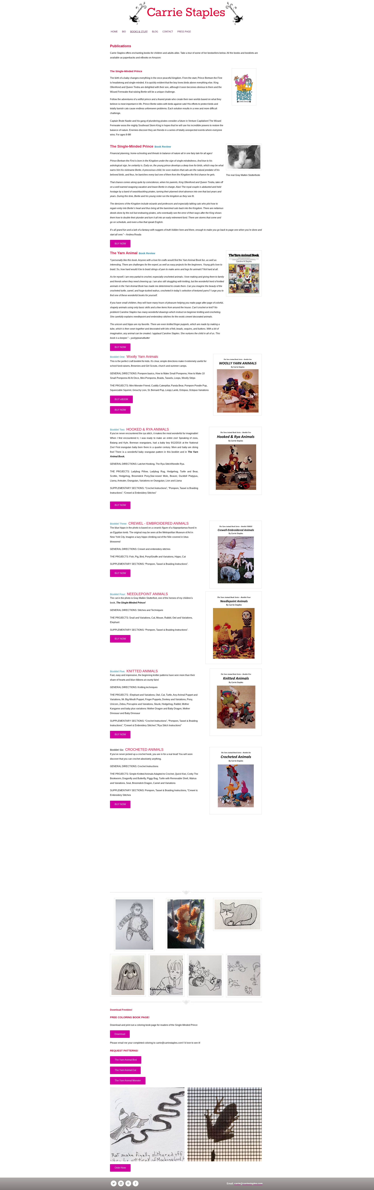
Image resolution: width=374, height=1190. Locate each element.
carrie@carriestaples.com (169, 1043)
